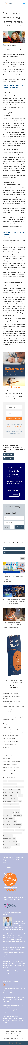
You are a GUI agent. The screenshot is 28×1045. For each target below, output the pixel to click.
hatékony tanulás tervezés (10, 730)
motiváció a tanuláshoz (9, 744)
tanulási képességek (8, 830)
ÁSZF (18, 1036)
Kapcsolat (6, 1038)
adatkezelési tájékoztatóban (14, 426)
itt (12, 973)
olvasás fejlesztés (14, 809)
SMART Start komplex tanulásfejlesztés (12, 824)
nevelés (5, 28)
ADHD (10, 781)
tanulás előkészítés (16, 827)
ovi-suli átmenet (7, 815)
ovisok (5, 818)
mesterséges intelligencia (9, 741)
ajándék (16, 781)
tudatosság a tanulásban (9, 838)
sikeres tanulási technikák (9, 764)
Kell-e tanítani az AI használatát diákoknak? (14, 471)
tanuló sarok (18, 832)
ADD (5, 781)
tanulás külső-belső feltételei (11, 767)
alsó (21, 781)
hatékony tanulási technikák (10, 795)
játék (5, 798)
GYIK (21, 1038)
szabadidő (6, 827)
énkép (15, 841)
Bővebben (14, 495)
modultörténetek (7, 807)
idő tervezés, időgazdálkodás (10, 735)
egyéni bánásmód (8, 786)
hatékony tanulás (16, 792)
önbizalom (5, 753)
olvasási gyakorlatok (8, 812)
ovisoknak (12, 818)
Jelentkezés (14, 1038)
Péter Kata (9, 26)
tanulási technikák (19, 830)
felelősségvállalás (18, 786)
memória (15, 804)
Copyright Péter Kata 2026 (13, 1031)
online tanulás (6, 756)
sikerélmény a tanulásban (9, 821)
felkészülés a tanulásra (9, 789)
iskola (20, 795)
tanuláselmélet (7, 773)
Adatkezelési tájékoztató (13, 1033)
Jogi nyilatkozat (10, 1036)
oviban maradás (17, 815)
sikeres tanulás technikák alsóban (11, 761)
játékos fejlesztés (12, 798)
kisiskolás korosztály (17, 26)
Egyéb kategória (7, 727)
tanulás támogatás (11, 28)
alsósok (5, 784)
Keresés (22, 558)
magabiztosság (7, 804)
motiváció (16, 807)
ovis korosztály (7, 758)
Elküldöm (19, 527)
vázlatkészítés (7, 841)
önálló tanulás (6, 750)
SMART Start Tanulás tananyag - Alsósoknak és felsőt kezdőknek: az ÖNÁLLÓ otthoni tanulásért (13, 625)
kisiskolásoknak (17, 801)
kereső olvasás (7, 801)
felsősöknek (6, 792)
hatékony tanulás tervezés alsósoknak (13, 733)
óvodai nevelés (7, 844)
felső (18, 789)
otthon (17, 812)
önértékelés (6, 847)
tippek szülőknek (7, 835)
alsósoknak (13, 784)
